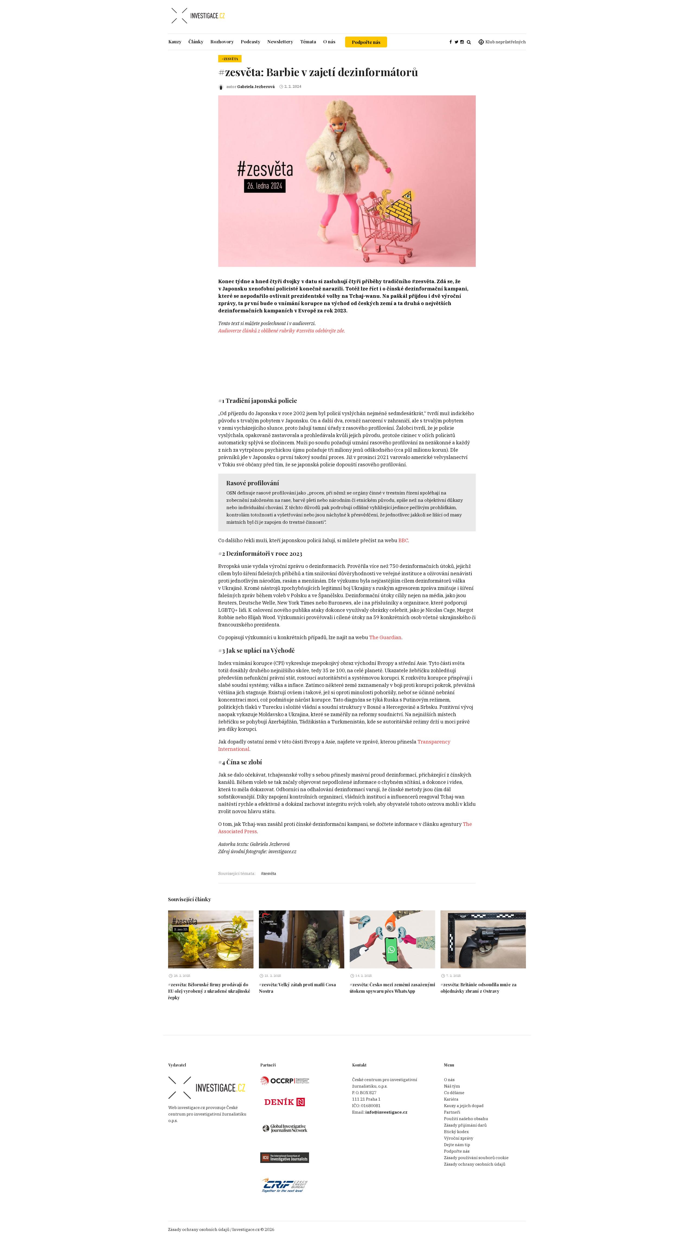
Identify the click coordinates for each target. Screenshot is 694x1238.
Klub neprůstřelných (506, 41)
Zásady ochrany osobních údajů (474, 1164)
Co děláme (454, 1092)
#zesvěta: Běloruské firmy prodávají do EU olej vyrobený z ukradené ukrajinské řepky (209, 991)
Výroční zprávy (458, 1138)
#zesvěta (230, 59)
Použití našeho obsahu (466, 1118)
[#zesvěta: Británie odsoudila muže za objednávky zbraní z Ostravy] (483, 939)
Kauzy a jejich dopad (464, 1105)
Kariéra (451, 1099)
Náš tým (452, 1086)
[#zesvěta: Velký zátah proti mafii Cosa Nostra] (301, 939)
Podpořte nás (366, 42)
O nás (449, 1079)
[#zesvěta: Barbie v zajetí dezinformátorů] (347, 180)
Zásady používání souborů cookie (476, 1157)
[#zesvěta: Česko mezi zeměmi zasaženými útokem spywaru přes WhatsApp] (392, 939)
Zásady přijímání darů (465, 1125)
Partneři (452, 1112)
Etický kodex (456, 1131)
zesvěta (269, 873)
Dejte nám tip (457, 1144)
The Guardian (385, 637)
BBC (403, 540)
